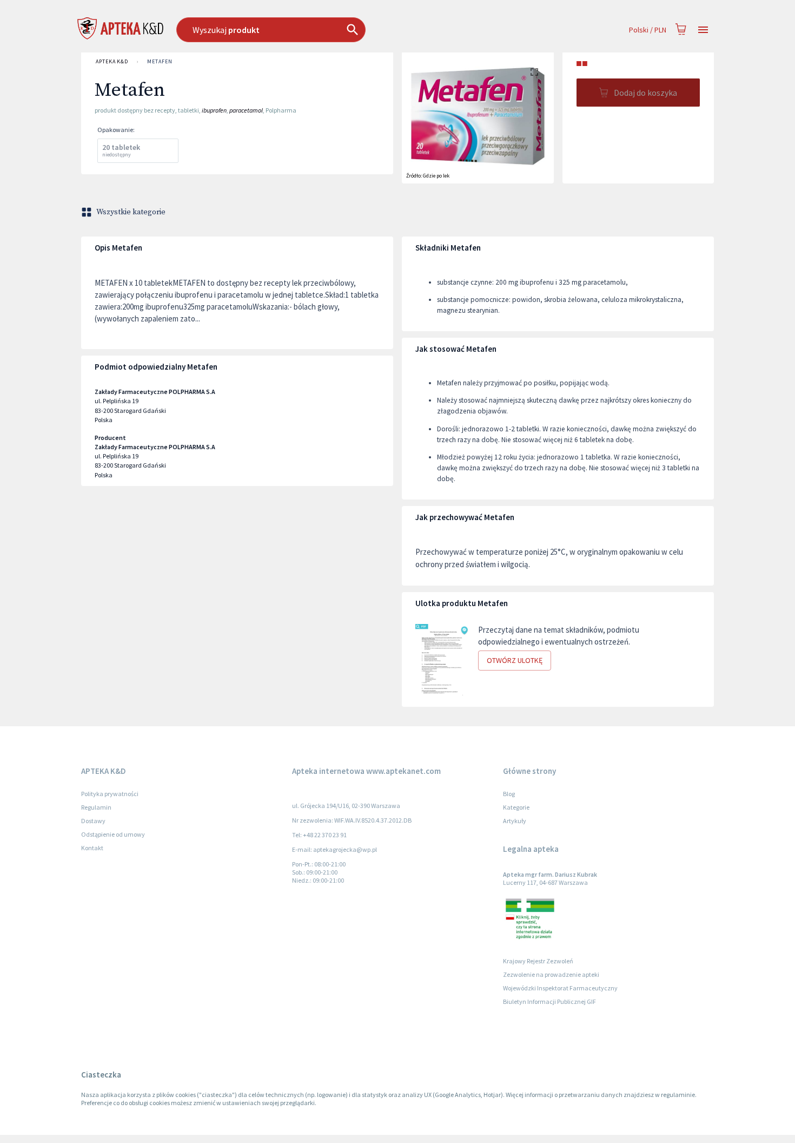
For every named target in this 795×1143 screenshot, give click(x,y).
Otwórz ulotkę (514, 660)
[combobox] (326, 29)
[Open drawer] (703, 30)
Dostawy (93, 821)
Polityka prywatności (109, 794)
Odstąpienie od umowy (113, 834)
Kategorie (516, 807)
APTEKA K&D (112, 61)
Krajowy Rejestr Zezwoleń (538, 961)
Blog (509, 794)
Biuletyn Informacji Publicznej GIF (549, 1001)
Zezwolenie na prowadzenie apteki (551, 974)
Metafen (159, 61)
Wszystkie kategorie (130, 212)
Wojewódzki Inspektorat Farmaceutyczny (560, 988)
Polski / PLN (647, 30)
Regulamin (96, 807)
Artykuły (514, 821)
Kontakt (92, 848)
